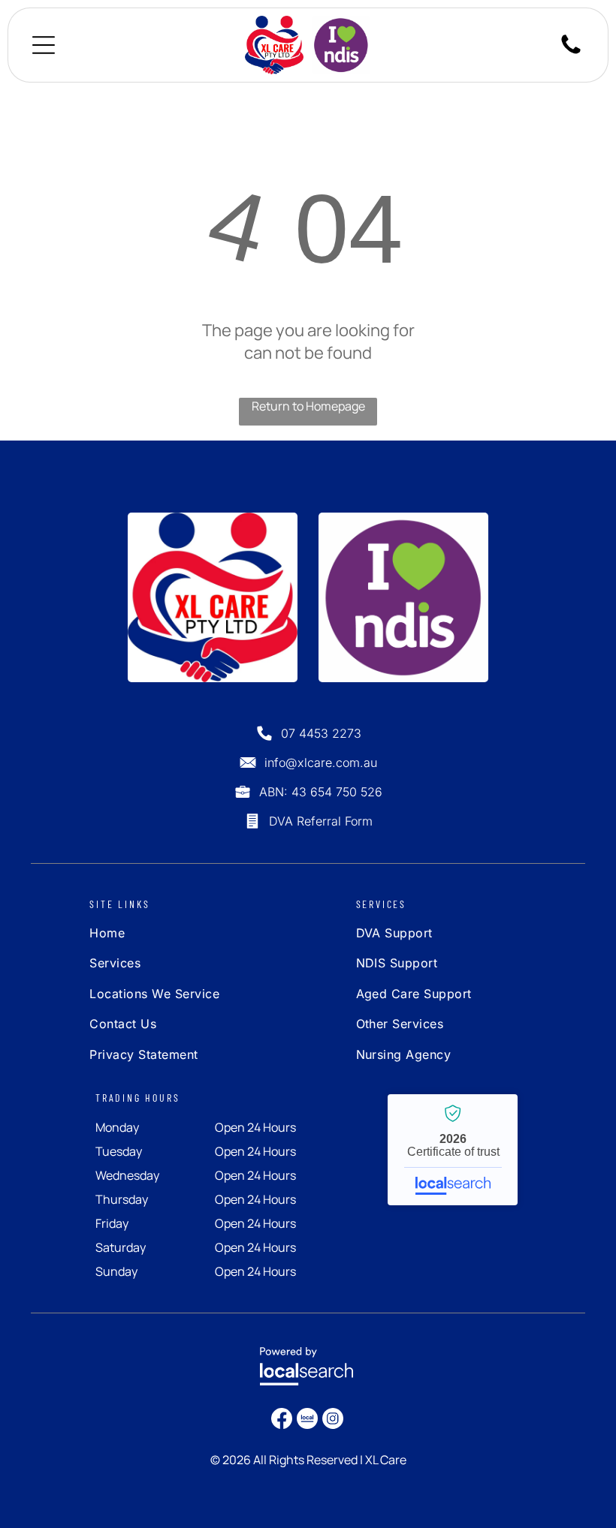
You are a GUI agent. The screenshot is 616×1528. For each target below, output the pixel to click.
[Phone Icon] (571, 52)
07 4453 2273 (321, 733)
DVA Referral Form (321, 821)
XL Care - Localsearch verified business (453, 1149)
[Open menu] (43, 45)
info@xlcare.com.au (320, 762)
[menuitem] (178, 937)
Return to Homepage (308, 406)
